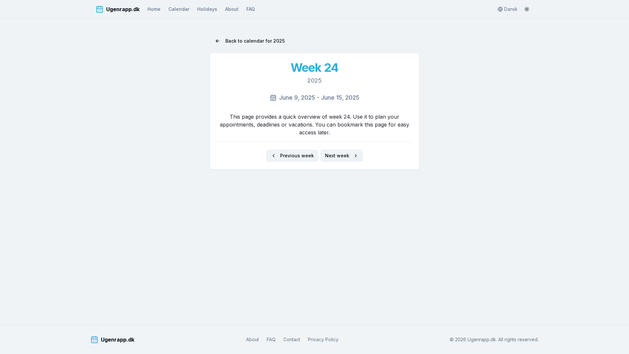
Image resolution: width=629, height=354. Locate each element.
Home (154, 9)
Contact (291, 339)
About (231, 9)
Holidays (207, 9)
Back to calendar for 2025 (255, 41)
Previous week (297, 155)
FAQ (250, 9)
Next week (337, 155)
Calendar (178, 9)
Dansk (511, 9)
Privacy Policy (323, 339)
